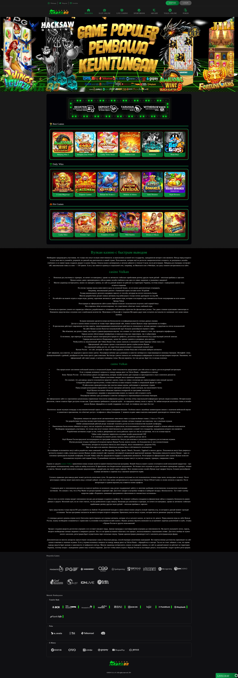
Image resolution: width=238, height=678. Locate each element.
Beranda (89, 13)
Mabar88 (114, 672)
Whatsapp (53, 3)
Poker (186, 13)
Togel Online (170, 13)
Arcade (154, 13)
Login (185, 3)
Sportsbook (139, 13)
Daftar (172, 3)
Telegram (64, 3)
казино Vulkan (66, 464)
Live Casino (122, 13)
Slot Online (104, 13)
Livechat (75, 3)
